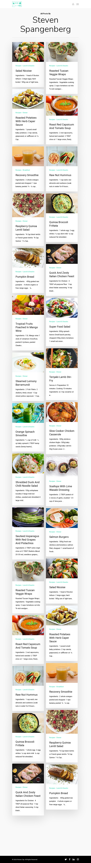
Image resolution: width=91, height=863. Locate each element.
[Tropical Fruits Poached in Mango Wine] (28, 323)
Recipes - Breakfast (23, 170)
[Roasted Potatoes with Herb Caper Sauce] (28, 116)
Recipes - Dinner (22, 113)
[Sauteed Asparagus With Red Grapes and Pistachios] (28, 533)
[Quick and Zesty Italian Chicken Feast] (62, 270)
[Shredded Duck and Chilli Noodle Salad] (28, 479)
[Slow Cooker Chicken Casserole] (62, 428)
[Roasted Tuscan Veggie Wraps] (62, 68)
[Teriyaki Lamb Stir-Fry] (62, 374)
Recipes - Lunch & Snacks (25, 66)
